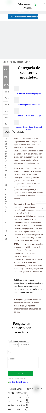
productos (21, 409)
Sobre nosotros (24, 4)
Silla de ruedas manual (7, 105)
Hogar (19, 397)
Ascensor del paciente (7, 117)
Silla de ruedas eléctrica (7, 92)
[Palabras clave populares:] (34, 4)
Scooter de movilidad (7, 98)
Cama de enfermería (7, 124)
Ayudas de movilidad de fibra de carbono (7, 111)
